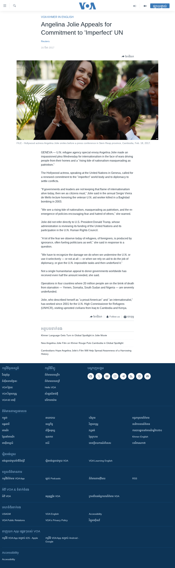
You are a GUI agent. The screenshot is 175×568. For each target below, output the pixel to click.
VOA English (52, 514)
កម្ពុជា (4, 417)
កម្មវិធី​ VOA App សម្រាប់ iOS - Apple (20, 538)
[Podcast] (139, 376)
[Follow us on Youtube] (107, 376)
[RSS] (131, 376)
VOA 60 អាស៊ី (8, 400)
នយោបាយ (50, 417)
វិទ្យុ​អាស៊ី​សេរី (94, 520)
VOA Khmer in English (57, 17)
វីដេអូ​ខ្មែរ (6, 374)
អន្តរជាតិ (6, 424)
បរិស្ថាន (92, 417)
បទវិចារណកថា (139, 443)
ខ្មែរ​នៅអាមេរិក (8, 436)
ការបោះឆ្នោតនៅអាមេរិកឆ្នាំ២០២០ (147, 430)
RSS (134, 478)
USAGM (6, 514)
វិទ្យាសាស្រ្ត (93, 424)
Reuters (45, 41)
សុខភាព (49, 436)
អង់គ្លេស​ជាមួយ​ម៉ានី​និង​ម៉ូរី (13, 460)
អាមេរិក (5, 430)
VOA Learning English (100, 460)
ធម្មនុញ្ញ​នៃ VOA (52, 496)
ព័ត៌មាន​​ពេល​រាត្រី (52, 381)
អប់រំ (47, 443)
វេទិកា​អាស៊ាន (51, 400)
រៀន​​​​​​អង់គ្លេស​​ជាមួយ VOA (56, 460)
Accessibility (95, 514)
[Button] (128, 56)
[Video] (145, 6)
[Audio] (135, 6)
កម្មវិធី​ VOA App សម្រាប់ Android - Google (62, 540)
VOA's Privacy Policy (56, 520)
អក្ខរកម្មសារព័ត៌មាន (141, 417)
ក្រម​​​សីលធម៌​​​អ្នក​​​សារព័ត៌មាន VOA (104, 496)
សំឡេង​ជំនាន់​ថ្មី (51, 393)
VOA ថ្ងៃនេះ (7, 387)
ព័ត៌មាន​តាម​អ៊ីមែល (97, 478)
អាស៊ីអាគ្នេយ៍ (7, 443)
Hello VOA (50, 387)
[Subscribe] (147, 376)
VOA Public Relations (13, 520)
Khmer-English (140, 436)
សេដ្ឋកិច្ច (49, 424)
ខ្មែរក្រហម (93, 436)
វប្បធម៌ (92, 430)
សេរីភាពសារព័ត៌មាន (141, 424)
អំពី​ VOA (6, 496)
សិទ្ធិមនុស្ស (50, 430)
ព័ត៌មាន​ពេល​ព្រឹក (52, 374)
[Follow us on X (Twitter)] (99, 376)
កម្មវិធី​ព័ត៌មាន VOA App (13, 478)
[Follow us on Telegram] (123, 376)
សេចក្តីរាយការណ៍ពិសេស (100, 443)
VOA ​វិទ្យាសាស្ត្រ (9, 393)
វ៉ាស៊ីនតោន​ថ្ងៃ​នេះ (9, 381)
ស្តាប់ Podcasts (52, 478)
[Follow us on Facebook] (91, 376)
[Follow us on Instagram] (115, 376)
